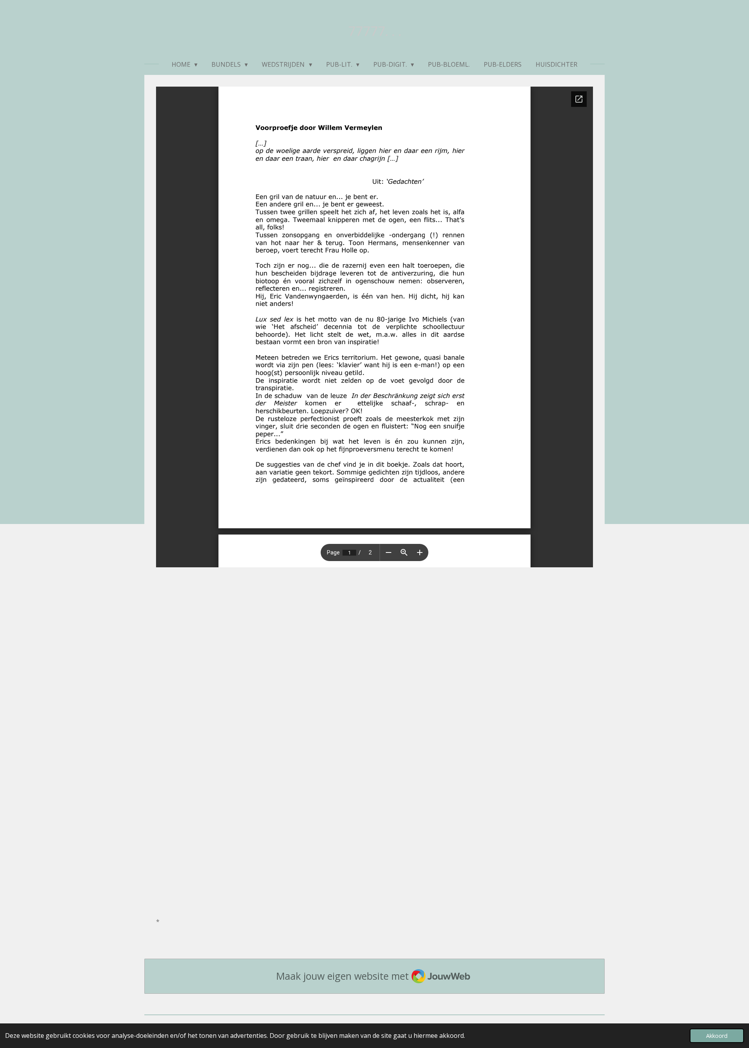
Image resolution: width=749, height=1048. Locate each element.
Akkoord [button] (717, 1035)
